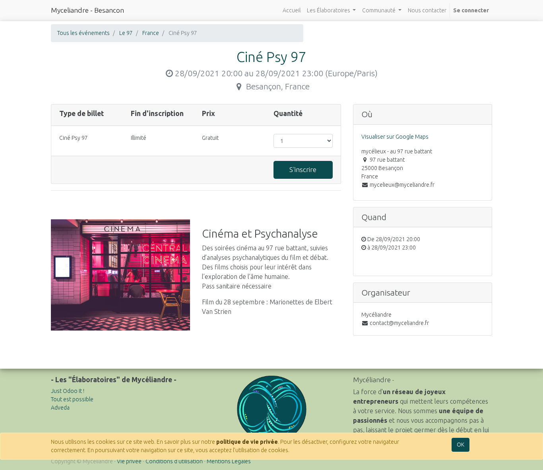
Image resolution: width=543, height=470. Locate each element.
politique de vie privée (247, 442)
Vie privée (129, 461)
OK (460, 444)
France (150, 33)
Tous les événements (83, 33)
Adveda (60, 407)
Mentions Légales (229, 461)
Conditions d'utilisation (174, 461)
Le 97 (126, 33)
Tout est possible (72, 399)
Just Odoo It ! (67, 391)
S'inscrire (302, 169)
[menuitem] (291, 10)
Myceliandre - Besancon (87, 10)
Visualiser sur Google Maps (395, 136)
